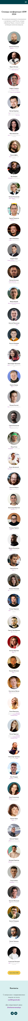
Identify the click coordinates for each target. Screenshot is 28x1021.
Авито (12, 386)
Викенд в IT (14, 89)
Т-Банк (17, 758)
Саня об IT (13, 509)
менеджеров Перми (14, 715)
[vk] (15, 1013)
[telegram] (12, 1013)
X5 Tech (17, 89)
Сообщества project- (16, 714)
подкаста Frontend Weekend (15, 92)
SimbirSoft (18, 735)
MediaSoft (12, 219)
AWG (9, 963)
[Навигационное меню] (26, 2)
